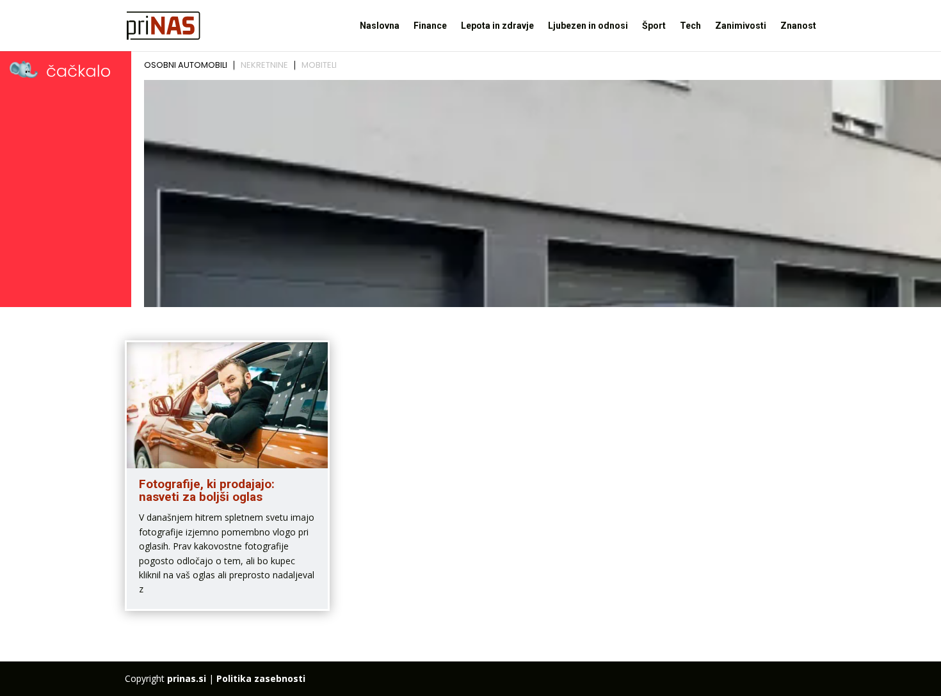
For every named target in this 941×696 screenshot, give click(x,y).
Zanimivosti (740, 26)
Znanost (798, 26)
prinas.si (186, 678)
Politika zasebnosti (260, 678)
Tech (690, 26)
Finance (430, 26)
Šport (654, 26)
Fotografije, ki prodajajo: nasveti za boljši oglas (207, 491)
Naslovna (379, 26)
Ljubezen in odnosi (588, 26)
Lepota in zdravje (497, 26)
